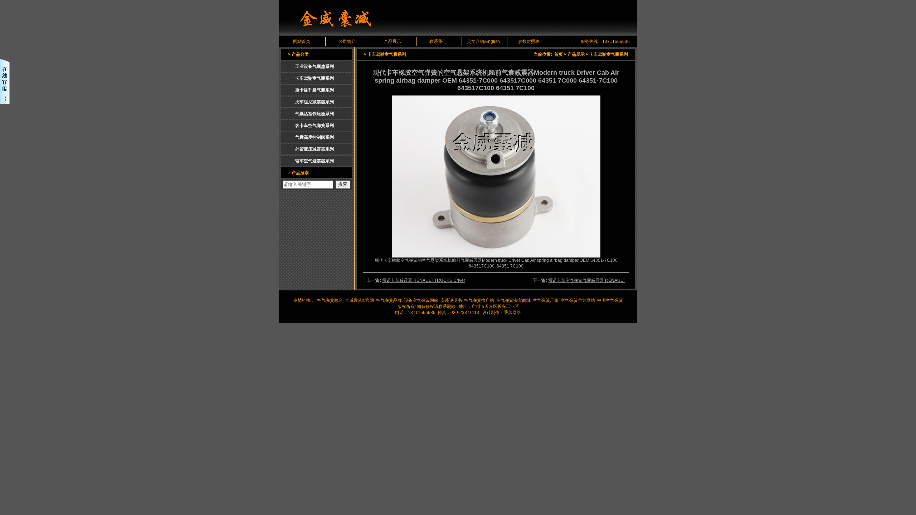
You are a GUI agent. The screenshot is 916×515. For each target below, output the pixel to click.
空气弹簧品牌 (389, 300)
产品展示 (392, 41)
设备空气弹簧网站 (421, 300)
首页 (558, 54)
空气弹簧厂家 (546, 300)
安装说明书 (451, 300)
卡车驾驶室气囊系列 (608, 54)
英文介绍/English (483, 41)
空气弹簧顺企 (330, 300)
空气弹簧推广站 (479, 300)
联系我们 (438, 41)
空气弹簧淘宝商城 (513, 300)
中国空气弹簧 (610, 300)
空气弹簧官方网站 (578, 300)
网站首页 (301, 41)
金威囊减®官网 (359, 300)
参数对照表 (529, 41)
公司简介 (347, 41)
